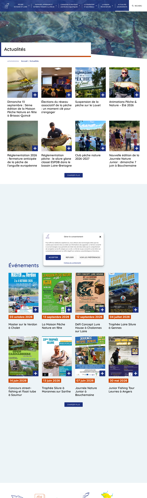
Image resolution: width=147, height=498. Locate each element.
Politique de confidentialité (72, 263)
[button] (100, 237)
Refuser (70, 257)
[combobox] (138, 6)
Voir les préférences (90, 257)
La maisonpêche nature (106, 6)
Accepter (53, 257)
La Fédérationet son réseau (89, 6)
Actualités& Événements (122, 6)
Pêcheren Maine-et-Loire (20, 6)
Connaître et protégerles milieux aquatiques (69, 6)
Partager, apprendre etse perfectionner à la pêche (43, 6)
